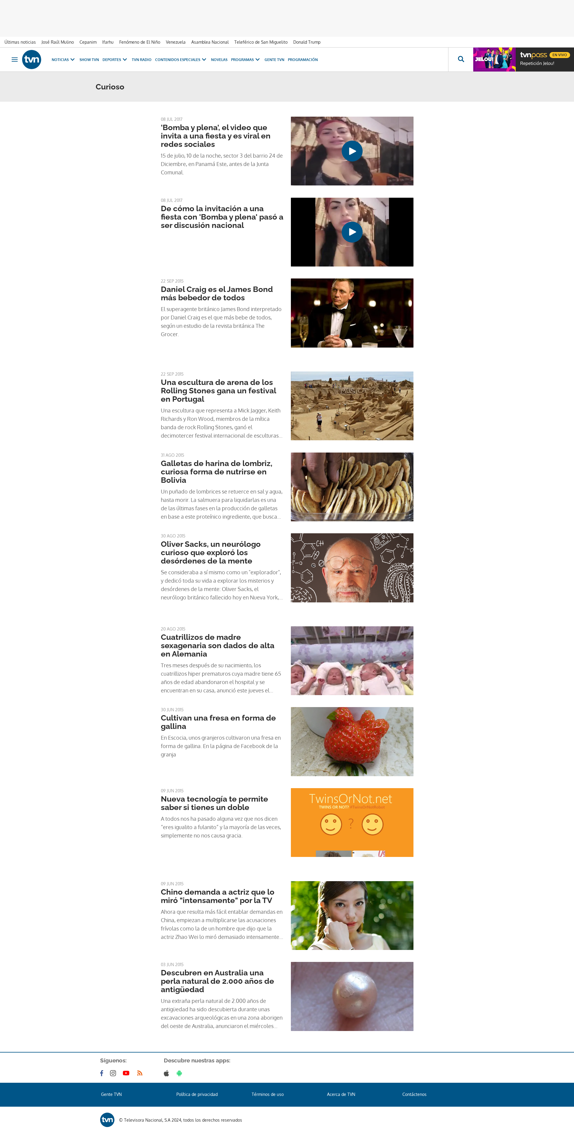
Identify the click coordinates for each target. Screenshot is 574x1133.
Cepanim (88, 42)
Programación (303, 59)
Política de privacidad (197, 1094)
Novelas (219, 59)
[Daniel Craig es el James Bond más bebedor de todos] (352, 312)
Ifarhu (108, 42)
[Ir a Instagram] (114, 1073)
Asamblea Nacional (210, 42)
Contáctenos (414, 1094)
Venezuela (176, 42)
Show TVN (89, 59)
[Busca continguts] (460, 59)
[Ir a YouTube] (127, 1073)
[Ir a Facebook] (103, 1073)
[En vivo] (525, 53)
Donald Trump (306, 42)
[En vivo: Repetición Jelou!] (494, 59)
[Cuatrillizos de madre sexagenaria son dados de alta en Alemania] (352, 660)
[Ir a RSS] (141, 1073)
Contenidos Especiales (177, 59)
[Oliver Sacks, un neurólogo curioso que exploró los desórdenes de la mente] (352, 567)
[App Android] (180, 1073)
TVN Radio (142, 59)
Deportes (112, 59)
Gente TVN (274, 59)
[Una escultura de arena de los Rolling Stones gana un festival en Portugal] (352, 405)
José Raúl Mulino (58, 42)
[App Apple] (167, 1073)
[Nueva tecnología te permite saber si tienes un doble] (352, 822)
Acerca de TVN (341, 1094)
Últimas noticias (20, 42)
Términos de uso (268, 1094)
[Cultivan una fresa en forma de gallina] (352, 741)
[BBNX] (107, 1120)
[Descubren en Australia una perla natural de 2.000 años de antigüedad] (352, 996)
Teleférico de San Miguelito (261, 42)
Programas (242, 59)
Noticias (60, 59)
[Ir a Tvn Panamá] (31, 59)
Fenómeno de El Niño (139, 42)
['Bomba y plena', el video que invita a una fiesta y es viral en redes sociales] (352, 151)
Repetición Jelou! (537, 63)
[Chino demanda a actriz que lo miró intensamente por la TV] (352, 915)
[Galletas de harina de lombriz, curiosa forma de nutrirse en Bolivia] (352, 487)
